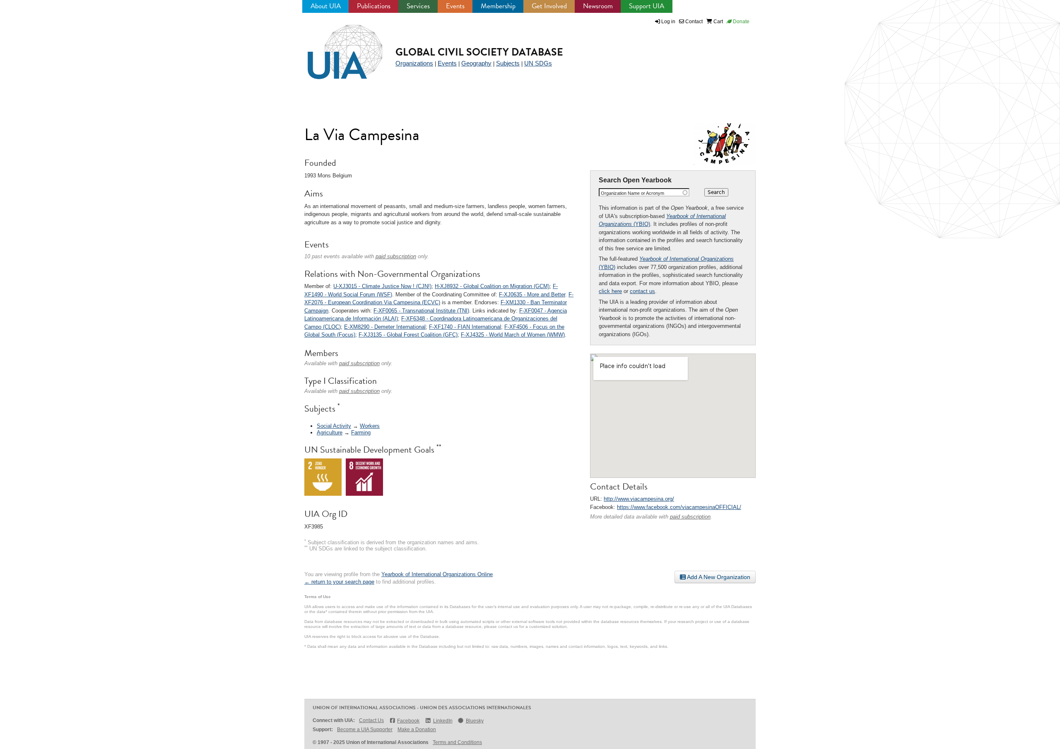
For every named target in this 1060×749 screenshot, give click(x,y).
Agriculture (329, 432)
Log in (668, 21)
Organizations (414, 63)
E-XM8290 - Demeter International (385, 327)
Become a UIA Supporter (365, 729)
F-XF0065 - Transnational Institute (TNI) (421, 311)
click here (610, 291)
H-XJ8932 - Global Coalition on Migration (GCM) (492, 286)
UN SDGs (538, 63)
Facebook (408, 721)
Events (455, 6)
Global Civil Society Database (479, 52)
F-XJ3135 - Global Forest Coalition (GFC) (408, 335)
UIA (335, 47)
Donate (740, 21)
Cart (717, 21)
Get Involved (549, 6)
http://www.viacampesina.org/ (639, 499)
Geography (476, 63)
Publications (373, 6)
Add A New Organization (718, 577)
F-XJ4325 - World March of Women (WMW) (513, 335)
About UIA (326, 6)
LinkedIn (442, 721)
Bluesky (475, 721)
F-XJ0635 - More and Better (532, 294)
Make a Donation (417, 729)
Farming (361, 432)
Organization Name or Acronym (632, 193)
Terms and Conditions (457, 742)
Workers (370, 426)
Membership (498, 6)
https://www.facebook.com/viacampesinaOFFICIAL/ (679, 507)
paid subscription (690, 517)
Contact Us (371, 720)
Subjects (508, 63)
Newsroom (598, 6)
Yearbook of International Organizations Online (437, 574)
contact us (642, 291)
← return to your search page (339, 582)
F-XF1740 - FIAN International (465, 327)
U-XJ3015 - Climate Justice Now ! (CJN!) (382, 286)
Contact (693, 21)
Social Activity (334, 426)
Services (418, 6)
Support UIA (646, 6)
